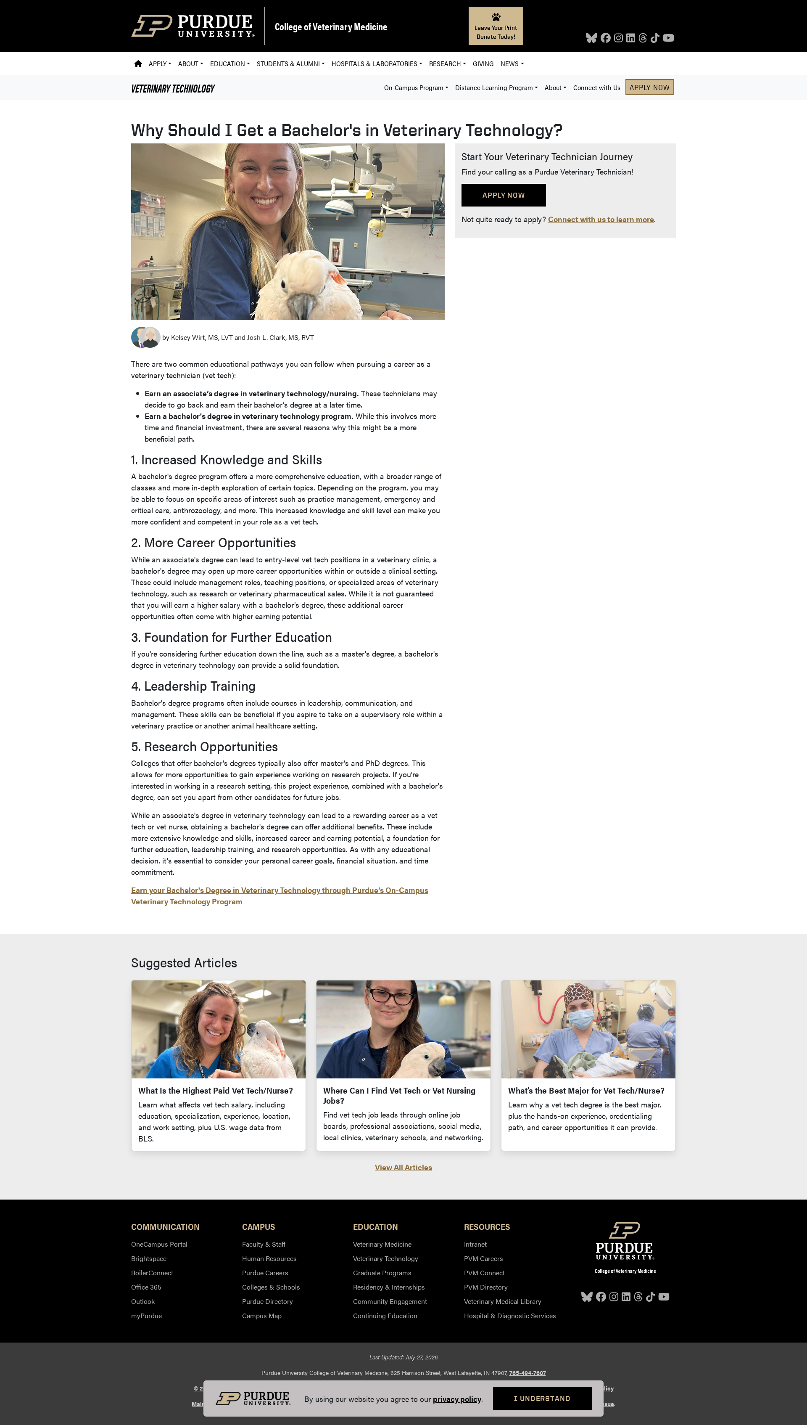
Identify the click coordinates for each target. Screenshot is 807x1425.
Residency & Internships (389, 1287)
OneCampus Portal (159, 1244)
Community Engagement (390, 1301)
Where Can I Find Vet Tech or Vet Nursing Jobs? (399, 1095)
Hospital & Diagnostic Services (510, 1315)
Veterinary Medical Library (502, 1301)
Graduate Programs (382, 1272)
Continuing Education (385, 1315)
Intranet (475, 1244)
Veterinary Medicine (382, 1244)
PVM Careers (483, 1258)
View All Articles (403, 1167)
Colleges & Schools (271, 1287)
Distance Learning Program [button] (494, 87)
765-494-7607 (527, 1372)
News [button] (510, 63)
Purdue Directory (267, 1301)
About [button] (188, 63)
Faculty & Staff (263, 1244)
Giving (483, 63)
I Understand (542, 1398)
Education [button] (227, 63)
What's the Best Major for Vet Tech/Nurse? (586, 1090)
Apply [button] (157, 63)
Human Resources (269, 1258)
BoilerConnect (152, 1272)
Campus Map (262, 1315)
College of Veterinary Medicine (331, 26)
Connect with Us (596, 87)
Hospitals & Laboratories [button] (374, 63)
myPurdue (146, 1315)
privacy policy (457, 1398)
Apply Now (650, 87)
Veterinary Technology (172, 87)
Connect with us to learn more (601, 219)
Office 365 (146, 1287)
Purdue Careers (265, 1272)
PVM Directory (486, 1287)
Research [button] (445, 63)
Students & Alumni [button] (288, 63)
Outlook (143, 1301)
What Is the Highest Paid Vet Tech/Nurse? (215, 1090)
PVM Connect (484, 1272)
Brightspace (148, 1258)
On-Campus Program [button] (413, 87)
